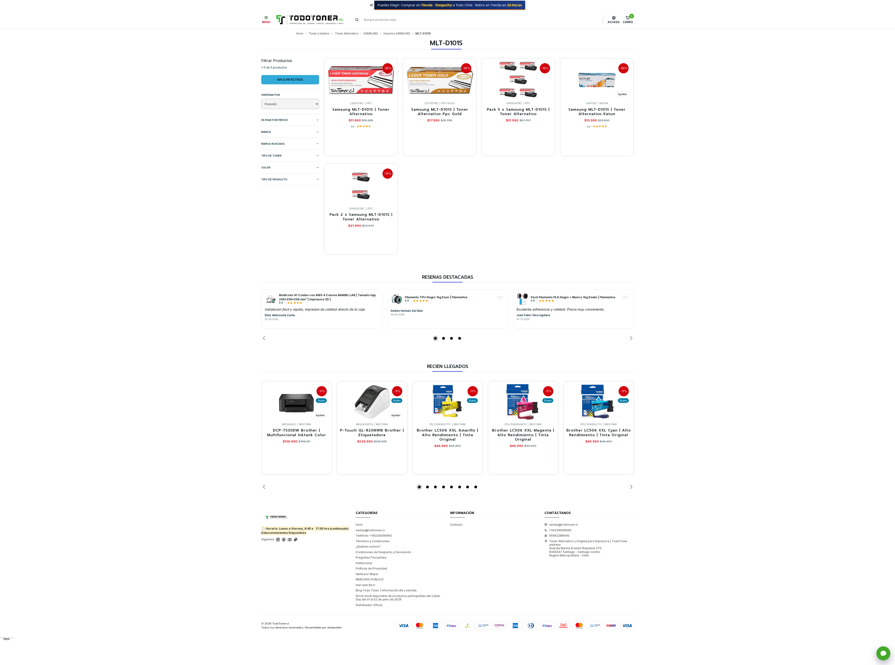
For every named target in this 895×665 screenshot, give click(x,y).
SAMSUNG (371, 33)
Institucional (364, 563)
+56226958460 (560, 530)
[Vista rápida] (390, 79)
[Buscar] (357, 19)
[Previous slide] (264, 338)
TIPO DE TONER (271, 155)
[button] (435, 338)
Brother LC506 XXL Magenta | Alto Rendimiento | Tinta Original (523, 435)
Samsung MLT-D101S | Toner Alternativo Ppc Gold (439, 112)
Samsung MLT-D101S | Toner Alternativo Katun (597, 112)
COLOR (265, 167)
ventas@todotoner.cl (370, 530)
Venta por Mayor (367, 574)
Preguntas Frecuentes (371, 557)
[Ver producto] (270, 299)
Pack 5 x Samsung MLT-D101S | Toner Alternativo (518, 112)
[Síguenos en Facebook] (284, 540)
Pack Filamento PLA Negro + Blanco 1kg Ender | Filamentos (573, 297)
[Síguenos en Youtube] (290, 540)
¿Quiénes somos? (368, 546)
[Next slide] (630, 338)
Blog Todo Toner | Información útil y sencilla (386, 590)
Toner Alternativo (346, 33)
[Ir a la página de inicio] (309, 19)
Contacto (456, 524)
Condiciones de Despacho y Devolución (383, 552)
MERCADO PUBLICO (370, 579)
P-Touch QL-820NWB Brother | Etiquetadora (372, 433)
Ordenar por (270, 94)
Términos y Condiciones (372, 541)
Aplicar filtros (290, 79)
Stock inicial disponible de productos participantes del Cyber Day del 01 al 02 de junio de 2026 (398, 597)
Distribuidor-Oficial (369, 605)
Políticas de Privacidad (371, 568)
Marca (266, 132)
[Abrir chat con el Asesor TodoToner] (883, 653)
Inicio (299, 33)
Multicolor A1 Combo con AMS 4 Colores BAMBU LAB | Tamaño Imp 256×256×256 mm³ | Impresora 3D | (327, 297)
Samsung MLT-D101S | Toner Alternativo (360, 112)
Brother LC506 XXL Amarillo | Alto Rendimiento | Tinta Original (447, 435)
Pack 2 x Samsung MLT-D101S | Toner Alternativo (361, 217)
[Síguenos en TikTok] (296, 540)
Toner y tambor (319, 33)
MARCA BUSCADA (273, 143)
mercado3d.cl (365, 585)
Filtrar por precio (274, 120)
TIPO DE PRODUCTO (274, 179)
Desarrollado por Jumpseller (323, 627)
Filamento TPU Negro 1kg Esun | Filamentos (436, 297)
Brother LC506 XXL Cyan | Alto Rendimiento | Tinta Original (598, 433)
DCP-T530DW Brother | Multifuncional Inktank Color (296, 433)
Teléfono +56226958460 (374, 535)
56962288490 (559, 535)
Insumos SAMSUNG (396, 33)
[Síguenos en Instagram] (278, 540)
